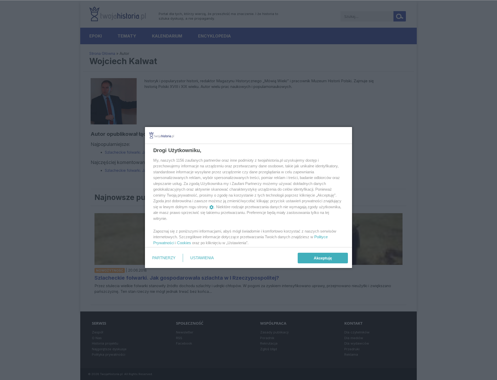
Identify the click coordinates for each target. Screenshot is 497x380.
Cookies (184, 243)
